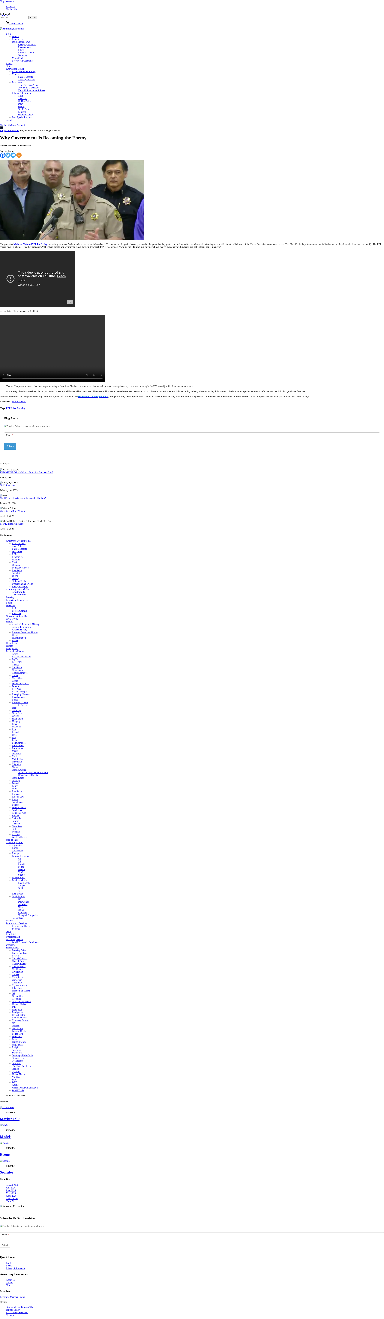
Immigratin (17, 1009)
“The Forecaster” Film (28, 85)
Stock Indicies (18, 896)
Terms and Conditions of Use (20, 1307)
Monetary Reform (20, 1020)
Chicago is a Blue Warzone (13, 511)
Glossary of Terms (26, 79)
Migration (16, 764)
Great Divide (12, 619)
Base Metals (24, 883)
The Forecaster (19, 594)
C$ (19, 861)
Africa (15, 654)
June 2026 (11, 1190)
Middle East (17, 759)
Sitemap (10, 1315)
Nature (15, 767)
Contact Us (11, 9)
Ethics (21, 50)
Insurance (16, 726)
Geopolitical (18, 996)
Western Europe (19, 837)
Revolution (17, 791)
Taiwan (15, 821)
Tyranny (16, 1071)
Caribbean (17, 667)
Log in (22, 1297)
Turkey (15, 829)
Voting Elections (20, 586)
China (15, 675)
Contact (9, 1282)
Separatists (17, 1052)
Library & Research (21, 93)
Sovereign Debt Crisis (22, 1055)
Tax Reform (23, 109)
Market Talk (18, 58)
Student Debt (18, 1058)
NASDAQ (23, 904)
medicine (16, 753)
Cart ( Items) (16, 23)
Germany (22, 55)
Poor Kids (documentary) (12, 524)
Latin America (19, 743)
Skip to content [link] (7, 1)
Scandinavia (18, 802)
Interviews (17, 82)
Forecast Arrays (19, 611)
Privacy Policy (13, 1310)
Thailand (16, 823)
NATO (15, 1023)
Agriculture (17, 845)
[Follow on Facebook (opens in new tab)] (4, 14)
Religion (16, 1047)
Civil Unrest (18, 969)
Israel (14, 734)
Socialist (16, 573)
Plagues (9, 920)
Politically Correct (20, 567)
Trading (15, 578)
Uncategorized (13, 937)
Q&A (8, 931)
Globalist (16, 998)
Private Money (19, 1042)
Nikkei (21, 907)
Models (15, 74)
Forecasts (10, 605)
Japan (14, 740)
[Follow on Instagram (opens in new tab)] (9, 14)
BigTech (16, 659)
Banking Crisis (19, 950)
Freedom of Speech (21, 990)
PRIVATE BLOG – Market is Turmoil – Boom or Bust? (26, 472)
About (9, 120)
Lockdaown (17, 748)
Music (15, 562)
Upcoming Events (14, 939)
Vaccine (16, 834)
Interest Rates (18, 877)
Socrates (16, 928)
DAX (20, 899)
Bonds (15, 848)
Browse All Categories (22, 60)
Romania (16, 794)
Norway (16, 780)
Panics (15, 640)
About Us (10, 6)
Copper (21, 885)
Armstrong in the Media (17, 589)
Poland (15, 783)
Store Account (18, 125)
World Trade (18, 1090)
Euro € (21, 864)
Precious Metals (19, 880)
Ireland (15, 732)
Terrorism (16, 1063)
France (15, 708)
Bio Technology (19, 953)
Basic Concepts (25, 77)
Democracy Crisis (20, 683)
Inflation (16, 559)
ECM (14, 554)
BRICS (15, 955)
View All (10, 1201)
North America (12, 130)
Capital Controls (19, 958)
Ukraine (16, 831)
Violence (16, 1077)
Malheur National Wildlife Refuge (31, 244)
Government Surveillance (18, 616)
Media (15, 751)
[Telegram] (13, 155)
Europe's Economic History (25, 632)
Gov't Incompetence (21, 1001)
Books (9, 602)
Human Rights (19, 1004)
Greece (15, 716)
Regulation (17, 570)
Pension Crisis (19, 1031)
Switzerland (17, 818)
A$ (19, 858)
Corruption (17, 982)
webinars (10, 945)
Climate (15, 974)
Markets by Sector (14, 842)
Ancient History (19, 629)
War (14, 1079)
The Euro (22, 98)
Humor (9, 646)
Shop (8, 66)
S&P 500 (22, 912)
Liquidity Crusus (20, 1017)
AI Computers (19, 543)
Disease (15, 686)
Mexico (15, 756)
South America (19, 807)
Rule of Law (18, 796)
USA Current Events (28, 775)
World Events (12, 947)
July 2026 (10, 1187)
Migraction (17, 761)
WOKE (15, 1085)
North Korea (18, 778)
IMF (14, 1007)
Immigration (12, 648)
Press (14, 1039)
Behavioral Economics (16, 600)
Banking (10, 597)
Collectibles (17, 678)
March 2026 (12, 1198)
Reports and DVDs (21, 926)
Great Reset (17, 713)
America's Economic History (25, 624)
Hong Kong (11, 643)
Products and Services (16, 923)
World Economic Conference (26, 942)
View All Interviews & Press (31, 90)
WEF (14, 1082)
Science (15, 804)
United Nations (19, 1074)
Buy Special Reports (22, 117)
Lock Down (18, 745)
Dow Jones (23, 901)
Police (15, 786)
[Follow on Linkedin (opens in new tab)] (1, 14)
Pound (21, 866)
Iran (14, 729)
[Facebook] (2, 155)
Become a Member (9, 1297)
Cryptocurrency (19, 985)
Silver (21, 891)
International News (21, 42)
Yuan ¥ (21, 875)
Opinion (16, 565)
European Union (26, 52)
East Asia (16, 689)
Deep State (17, 551)
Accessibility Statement (17, 1312)
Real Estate (17, 893)
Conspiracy (17, 977)
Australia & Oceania (21, 656)
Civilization (17, 972)
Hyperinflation (19, 637)
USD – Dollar (24, 101)
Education (17, 988)
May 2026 (11, 1193)
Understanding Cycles (22, 584)
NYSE (21, 910)
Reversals (16, 613)
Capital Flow (18, 961)
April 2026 (11, 1195)
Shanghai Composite (28, 915)
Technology (17, 918)
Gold (20, 95)
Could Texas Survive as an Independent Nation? (23, 498)
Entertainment (24, 47)
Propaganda (17, 1044)
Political (22, 112)
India (14, 724)
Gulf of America (7, 485)
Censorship (17, 670)
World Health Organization (25, 1087)
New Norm (17, 1028)
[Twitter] (7, 155)
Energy (15, 853)
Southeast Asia (19, 813)
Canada (15, 664)
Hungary (16, 721)
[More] (19, 155)
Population (17, 1036)
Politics (15, 36)
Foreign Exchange (20, 856)
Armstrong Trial (19, 592)
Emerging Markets (27, 44)
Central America (19, 672)
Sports (15, 575)
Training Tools (19, 581)
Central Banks (19, 966)
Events (9, 63)
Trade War (17, 826)
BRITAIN (17, 662)
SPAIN (15, 815)
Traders (15, 1069)
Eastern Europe (19, 691)
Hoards (15, 635)
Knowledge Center (15, 69)
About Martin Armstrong (24, 71)
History (21, 106)
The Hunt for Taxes (21, 1066)
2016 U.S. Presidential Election (33, 772)
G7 (13, 993)
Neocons (16, 1025)
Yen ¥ (21, 872)
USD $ (21, 869)
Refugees (22, 705)
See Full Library (25, 114)
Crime (15, 681)
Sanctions (16, 1050)
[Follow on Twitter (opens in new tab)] (6, 14)
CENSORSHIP (19, 963)
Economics (17, 39)
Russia (15, 799)
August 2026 (12, 1185)
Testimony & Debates (28, 87)
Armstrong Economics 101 (19, 540)
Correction (17, 980)
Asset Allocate (19, 546)
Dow (20, 104)
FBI (8, 408)
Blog (8, 33)
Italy (14, 737)
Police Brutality (17, 408)
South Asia (17, 810)
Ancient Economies (21, 627)
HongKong (17, 718)
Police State (17, 1034)
